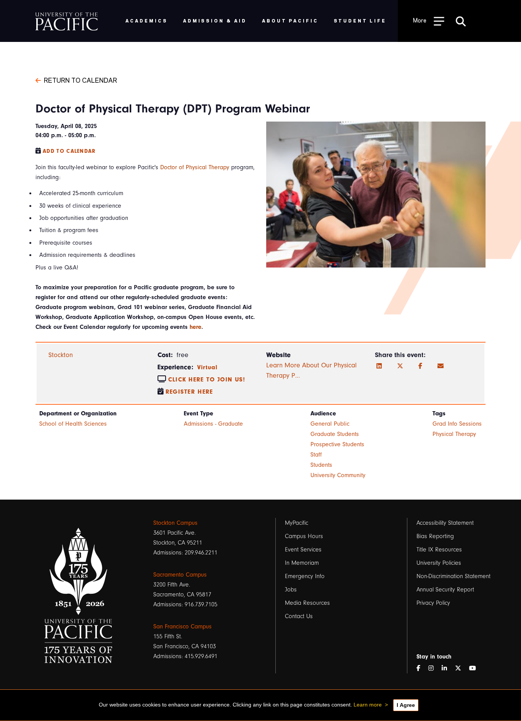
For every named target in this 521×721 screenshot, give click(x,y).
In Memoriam (302, 562)
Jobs (291, 589)
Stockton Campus (175, 522)
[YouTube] (475, 668)
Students (321, 464)
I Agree (406, 705)
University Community (337, 475)
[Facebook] (420, 366)
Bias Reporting (435, 536)
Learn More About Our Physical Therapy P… (311, 370)
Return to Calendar (80, 79)
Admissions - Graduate (213, 423)
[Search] (461, 21)
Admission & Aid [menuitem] (215, 20)
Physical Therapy (454, 434)
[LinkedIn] (379, 366)
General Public (329, 423)
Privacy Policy (433, 602)
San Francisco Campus (182, 626)
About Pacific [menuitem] (290, 20)
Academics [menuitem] (146, 20)
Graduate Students (334, 434)
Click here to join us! (207, 379)
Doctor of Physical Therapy (194, 167)
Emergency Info (305, 576)
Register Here (189, 391)
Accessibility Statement (445, 522)
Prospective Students (337, 444)
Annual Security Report (445, 589)
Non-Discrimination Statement (453, 576)
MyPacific (296, 522)
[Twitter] (400, 366)
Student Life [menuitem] (360, 20)
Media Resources (307, 602)
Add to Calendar (69, 151)
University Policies (438, 562)
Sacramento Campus (180, 574)
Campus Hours (304, 536)
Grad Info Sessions (457, 423)
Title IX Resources (439, 549)
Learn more (368, 705)
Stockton (60, 355)
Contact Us (299, 616)
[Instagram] (434, 668)
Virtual (207, 367)
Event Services (303, 549)
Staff (316, 454)
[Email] (440, 366)
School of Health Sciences (73, 423)
